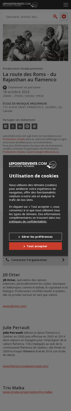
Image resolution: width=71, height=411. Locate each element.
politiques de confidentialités (28, 221)
